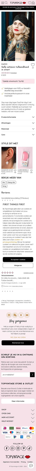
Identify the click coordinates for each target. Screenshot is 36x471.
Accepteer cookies (18, 260)
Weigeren (18, 265)
